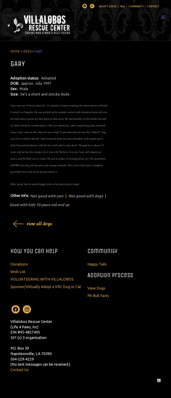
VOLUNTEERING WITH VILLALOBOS (42, 279)
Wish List (17, 272)
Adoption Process (110, 275)
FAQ (122, 6)
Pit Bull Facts (98, 295)
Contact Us (19, 370)
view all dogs (39, 223)
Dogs (27, 51)
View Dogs (96, 288)
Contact (153, 6)
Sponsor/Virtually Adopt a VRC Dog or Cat (45, 287)
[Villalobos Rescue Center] (49, 24)
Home (15, 51)
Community (136, 6)
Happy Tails (97, 264)
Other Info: (19, 195)
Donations (19, 264)
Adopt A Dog (108, 6)
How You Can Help (34, 251)
